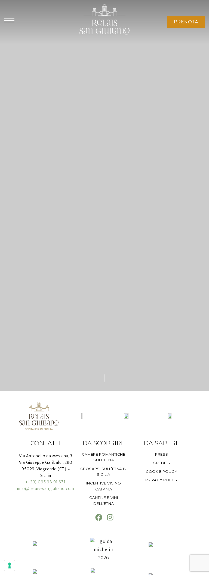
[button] (186, 22)
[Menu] (9, 20)
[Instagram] (110, 517)
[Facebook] (99, 517)
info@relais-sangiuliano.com (46, 488)
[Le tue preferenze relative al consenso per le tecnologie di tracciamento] (9, 565)
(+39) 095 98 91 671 (45, 482)
